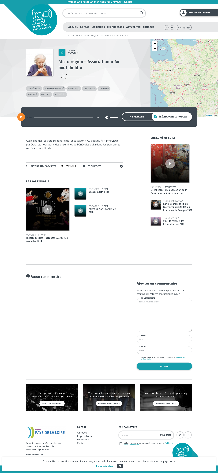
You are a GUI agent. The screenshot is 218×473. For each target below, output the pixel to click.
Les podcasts (115, 26)
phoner (105, 88)
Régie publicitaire (86, 436)
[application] (109, 117)
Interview (90, 88)
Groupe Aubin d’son (99, 192)
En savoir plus (104, 466)
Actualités (133, 26)
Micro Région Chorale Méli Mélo (103, 210)
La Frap (84, 26)
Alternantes (169, 187)
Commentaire (148, 298)
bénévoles (34, 88)
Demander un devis (166, 403)
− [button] (155, 48)
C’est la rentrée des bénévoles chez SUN (173, 222)
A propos (82, 432)
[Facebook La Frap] (166, 27)
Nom (143, 335)
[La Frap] (62, 55)
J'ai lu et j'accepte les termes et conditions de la (162, 358)
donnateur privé (55, 88)
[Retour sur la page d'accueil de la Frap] (41, 19)
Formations (83, 439)
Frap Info (74, 88)
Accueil (73, 26)
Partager (138, 116)
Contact (148, 26)
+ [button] (155, 44)
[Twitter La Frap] (172, 27)
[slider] (114, 117)
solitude (61, 94)
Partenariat (33, 454)
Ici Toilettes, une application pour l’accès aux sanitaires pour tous (168, 191)
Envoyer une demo (52, 403)
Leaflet (209, 115)
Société (33, 94)
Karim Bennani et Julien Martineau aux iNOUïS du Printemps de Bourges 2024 (177, 207)
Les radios (98, 26)
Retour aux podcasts (43, 166)
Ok (120, 466)
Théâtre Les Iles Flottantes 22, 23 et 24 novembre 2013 (47, 239)
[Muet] (106, 117)
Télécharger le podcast (173, 116)
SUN (177, 218)
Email (144, 346)
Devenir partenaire (109, 403)
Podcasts (80, 35)
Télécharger (94, 166)
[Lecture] (21, 117)
